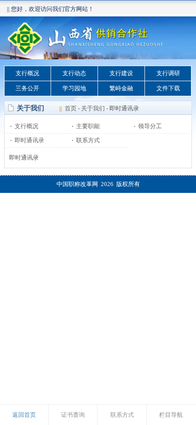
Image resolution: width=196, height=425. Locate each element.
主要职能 (86, 126)
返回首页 (24, 414)
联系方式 (86, 140)
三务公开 (27, 88)
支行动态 (74, 73)
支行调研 (168, 73)
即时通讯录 (27, 140)
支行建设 (121, 73)
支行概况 (27, 73)
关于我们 (93, 108)
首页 (71, 108)
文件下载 (168, 88)
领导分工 (148, 126)
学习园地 (74, 88)
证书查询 (73, 414)
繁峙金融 (121, 88)
